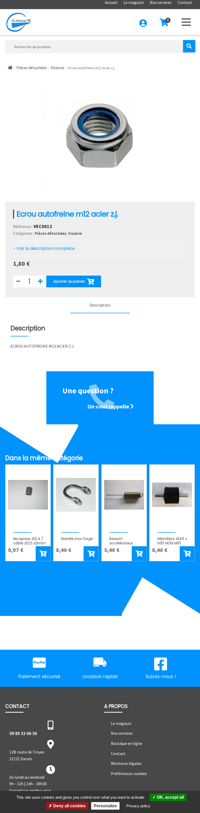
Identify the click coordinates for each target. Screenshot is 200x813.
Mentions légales (126, 763)
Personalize (105, 806)
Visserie (57, 67)
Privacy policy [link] (138, 806)
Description (100, 305)
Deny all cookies (69, 806)
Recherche (189, 46)
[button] (43, 553)
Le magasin (121, 723)
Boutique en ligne (126, 743)
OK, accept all (170, 797)
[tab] (99, 305)
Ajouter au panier (69, 280)
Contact (118, 753)
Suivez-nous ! (161, 676)
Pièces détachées (31, 67)
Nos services (122, 733)
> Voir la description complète (44, 248)
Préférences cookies (129, 773)
